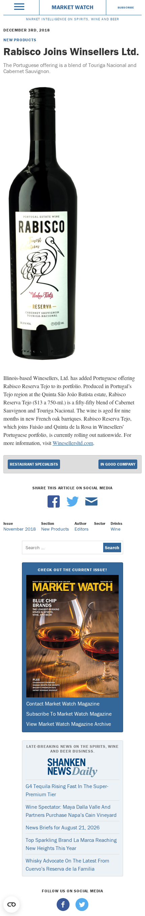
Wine (115, 529)
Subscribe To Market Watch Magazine (69, 713)
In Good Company (117, 464)
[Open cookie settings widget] (11, 904)
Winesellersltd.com (73, 442)
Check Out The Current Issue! (72, 569)
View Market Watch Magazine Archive (68, 723)
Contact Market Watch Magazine (62, 703)
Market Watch (72, 7)
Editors (82, 529)
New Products (19, 39)
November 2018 (19, 529)
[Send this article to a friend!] (91, 506)
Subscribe (126, 7)
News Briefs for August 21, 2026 (62, 827)
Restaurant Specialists (34, 464)
